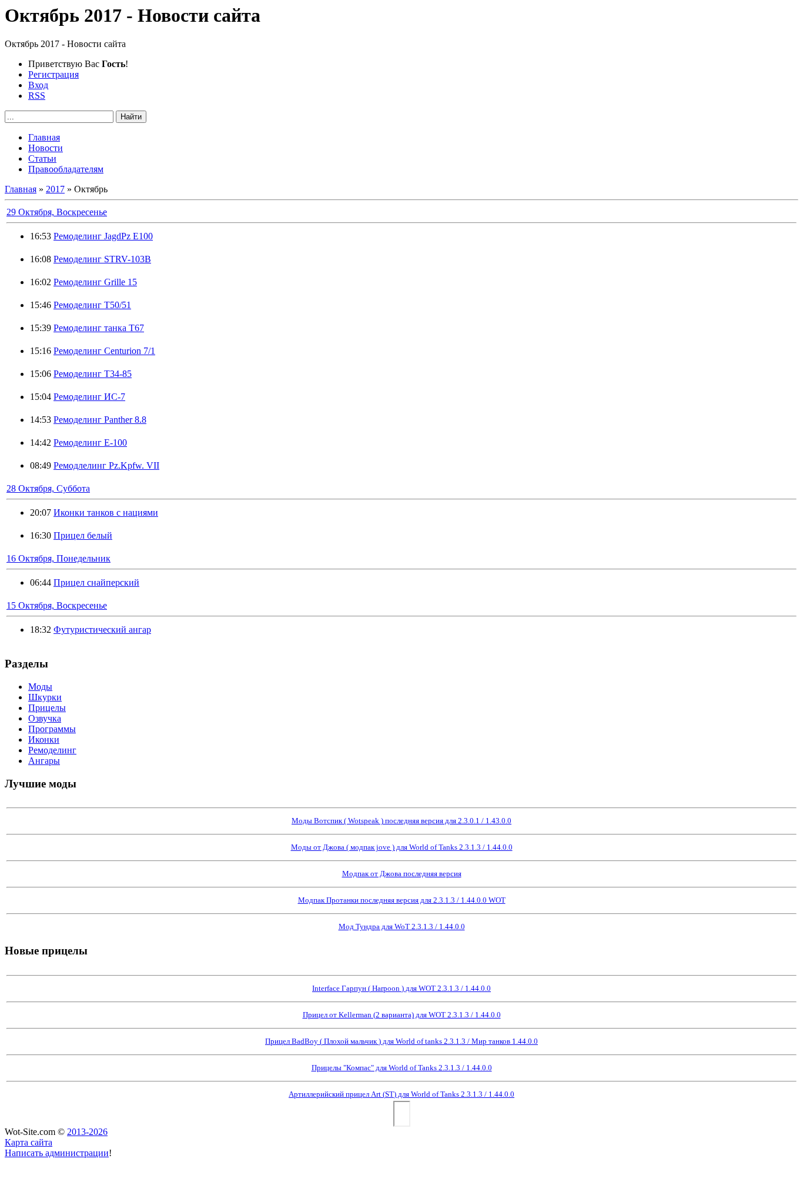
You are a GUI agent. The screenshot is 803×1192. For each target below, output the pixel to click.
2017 (55, 189)
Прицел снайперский (96, 582)
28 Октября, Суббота (48, 488)
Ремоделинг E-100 (90, 443)
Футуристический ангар (102, 630)
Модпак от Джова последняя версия (401, 873)
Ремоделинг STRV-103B (102, 259)
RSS (36, 96)
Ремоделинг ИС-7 (89, 397)
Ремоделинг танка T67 (98, 328)
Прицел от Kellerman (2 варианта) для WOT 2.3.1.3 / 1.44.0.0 (402, 1014)
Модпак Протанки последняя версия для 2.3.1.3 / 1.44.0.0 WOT (402, 900)
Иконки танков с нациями (105, 512)
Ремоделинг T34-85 (92, 374)
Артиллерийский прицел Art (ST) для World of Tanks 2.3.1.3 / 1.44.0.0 (401, 1094)
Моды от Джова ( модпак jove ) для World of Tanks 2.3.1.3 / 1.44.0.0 (402, 847)
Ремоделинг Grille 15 (95, 282)
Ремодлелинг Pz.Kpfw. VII (106, 465)
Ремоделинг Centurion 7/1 (104, 351)
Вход (38, 85)
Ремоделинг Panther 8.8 (99, 420)
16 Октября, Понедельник (58, 558)
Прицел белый (82, 535)
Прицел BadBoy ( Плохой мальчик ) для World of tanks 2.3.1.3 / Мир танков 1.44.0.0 (401, 1041)
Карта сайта (28, 1142)
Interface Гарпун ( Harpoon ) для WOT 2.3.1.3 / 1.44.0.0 (401, 988)
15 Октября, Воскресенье (56, 605)
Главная (20, 189)
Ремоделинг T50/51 (92, 305)
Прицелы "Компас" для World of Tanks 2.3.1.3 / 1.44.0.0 (402, 1067)
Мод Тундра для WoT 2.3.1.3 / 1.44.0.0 (402, 926)
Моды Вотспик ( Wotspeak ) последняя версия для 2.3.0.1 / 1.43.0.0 (401, 820)
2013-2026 (87, 1132)
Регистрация (53, 74)
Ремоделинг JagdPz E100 (103, 236)
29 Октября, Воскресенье (56, 212)
